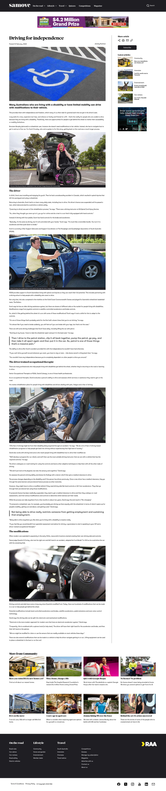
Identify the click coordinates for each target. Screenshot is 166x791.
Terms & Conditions (17, 784)
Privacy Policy (30, 784)
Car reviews (13, 755)
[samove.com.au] (19, 9)
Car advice (13, 752)
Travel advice (61, 758)
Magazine (98, 6)
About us (84, 767)
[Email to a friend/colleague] (127, 40)
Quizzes (72, 6)
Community (37, 749)
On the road (38, 6)
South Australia (62, 749)
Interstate (60, 752)
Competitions (84, 6)
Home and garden (39, 752)
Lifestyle (50, 6)
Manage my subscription (89, 755)
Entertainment (38, 755)
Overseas (60, 755)
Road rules (12, 749)
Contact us (85, 764)
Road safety (13, 758)
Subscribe (127, 48)
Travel (61, 6)
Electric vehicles (14, 761)
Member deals (38, 758)
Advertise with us (87, 761)
